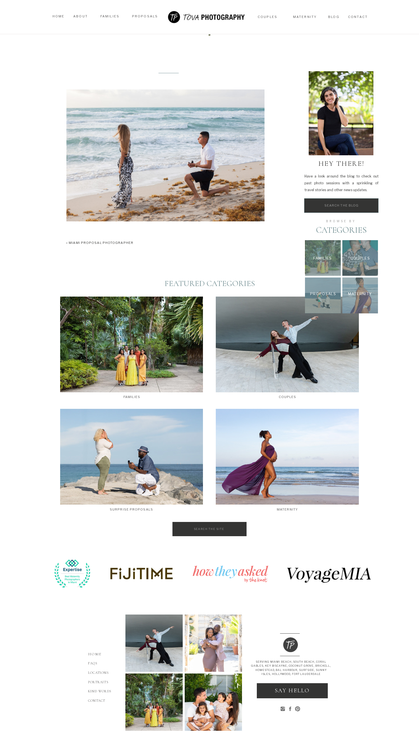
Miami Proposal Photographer (101, 243)
